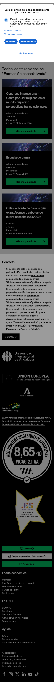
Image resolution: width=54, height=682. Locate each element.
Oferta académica (14, 573)
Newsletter (27, 564)
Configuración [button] (27, 53)
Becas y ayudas (10, 639)
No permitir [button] (11, 41)
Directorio (7, 611)
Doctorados (8, 593)
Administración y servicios (15, 617)
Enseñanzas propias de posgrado (18, 583)
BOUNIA (6, 607)
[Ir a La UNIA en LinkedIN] (24, 674)
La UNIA (7, 601)
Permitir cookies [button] (28, 41)
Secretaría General (11, 614)
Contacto (28, 548)
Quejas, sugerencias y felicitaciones (27, 556)
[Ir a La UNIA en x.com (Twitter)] (17, 674)
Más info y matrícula (26, 131)
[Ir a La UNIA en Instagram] (11, 674)
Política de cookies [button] (14, 31)
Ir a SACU (10, 337)
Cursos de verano (11, 589)
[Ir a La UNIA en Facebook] (4, 674)
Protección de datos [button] (14, 34)
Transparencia (9, 621)
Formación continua (12, 586)
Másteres (6, 579)
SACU (5, 635)
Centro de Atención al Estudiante (18, 642)
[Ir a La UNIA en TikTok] (37, 674)
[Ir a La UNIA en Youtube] (30, 674)
